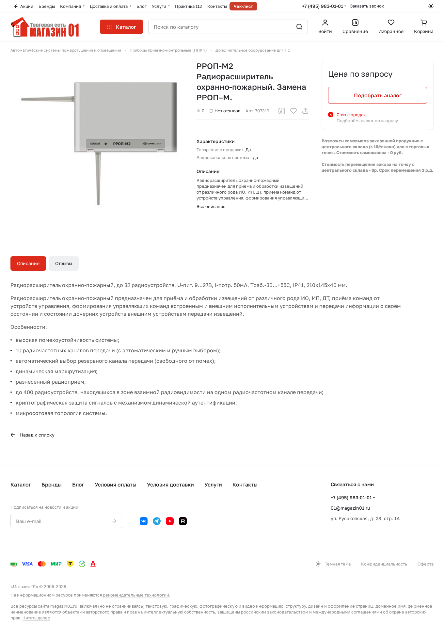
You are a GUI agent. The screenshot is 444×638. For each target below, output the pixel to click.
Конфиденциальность (384, 563)
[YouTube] (170, 521)
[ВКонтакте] (144, 521)
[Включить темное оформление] (431, 6)
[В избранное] (293, 111)
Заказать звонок (367, 5)
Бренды (51, 484)
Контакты (245, 484)
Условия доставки (170, 484)
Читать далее (36, 617)
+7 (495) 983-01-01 (322, 6)
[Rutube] (183, 521)
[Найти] (299, 27)
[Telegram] (157, 521)
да (255, 157)
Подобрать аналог (378, 95)
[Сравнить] (281, 111)
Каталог (20, 484)
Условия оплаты (115, 484)
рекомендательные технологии (136, 595)
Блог (78, 484)
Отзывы (63, 263)
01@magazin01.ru (350, 508)
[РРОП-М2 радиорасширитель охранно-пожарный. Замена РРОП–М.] (96, 147)
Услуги (213, 484)
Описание (28, 263)
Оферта (426, 563)
